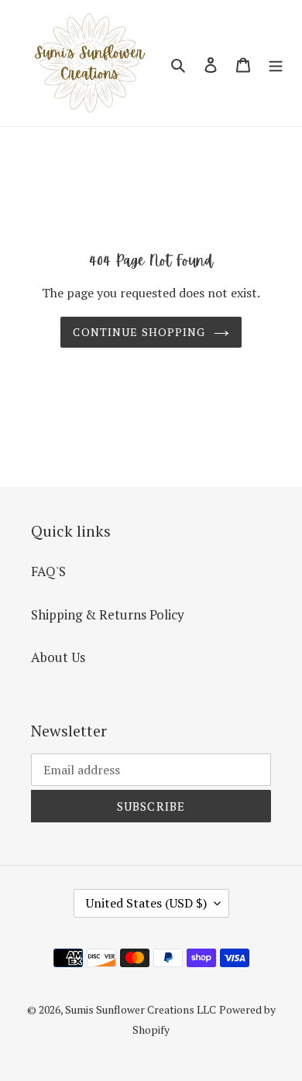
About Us (58, 657)
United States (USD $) (146, 902)
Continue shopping (139, 331)
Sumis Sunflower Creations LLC (140, 1009)
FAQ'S (48, 571)
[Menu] (275, 63)
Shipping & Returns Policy (107, 614)
